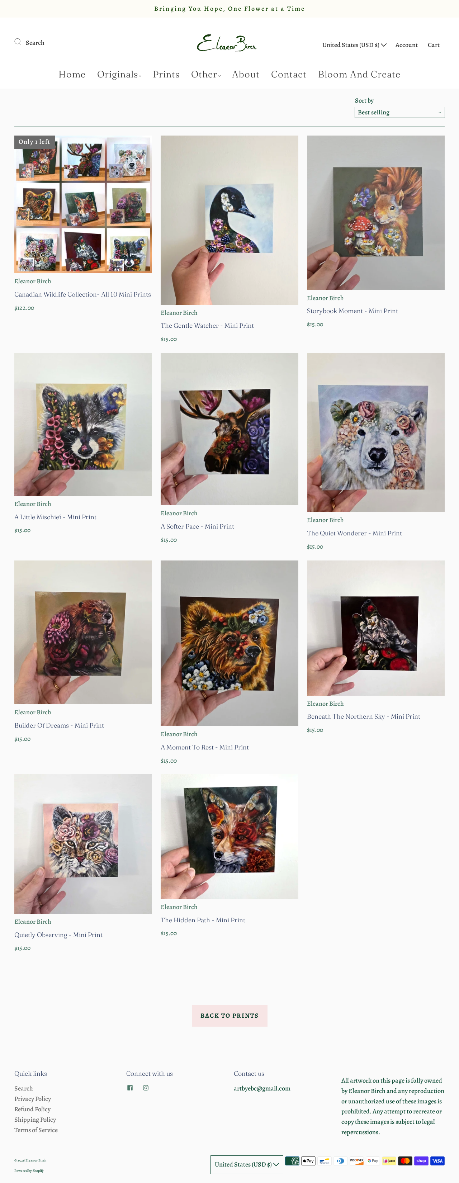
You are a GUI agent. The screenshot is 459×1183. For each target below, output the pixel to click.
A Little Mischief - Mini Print (55, 517)
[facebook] (130, 1088)
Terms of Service (36, 1130)
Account (407, 45)
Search (35, 42)
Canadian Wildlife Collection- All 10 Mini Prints (82, 294)
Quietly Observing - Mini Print (58, 935)
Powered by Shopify (29, 1170)
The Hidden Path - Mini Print (203, 920)
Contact (289, 74)
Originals (117, 74)
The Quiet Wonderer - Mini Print (354, 533)
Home (72, 74)
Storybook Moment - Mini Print (352, 311)
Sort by (364, 100)
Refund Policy (32, 1109)
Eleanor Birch (32, 281)
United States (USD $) (351, 45)
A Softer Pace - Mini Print (197, 526)
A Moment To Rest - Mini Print (205, 747)
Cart (434, 45)
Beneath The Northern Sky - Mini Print (363, 716)
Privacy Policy (32, 1098)
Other (204, 74)
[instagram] (145, 1088)
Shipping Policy (35, 1119)
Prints (166, 74)
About (246, 74)
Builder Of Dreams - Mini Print (59, 725)
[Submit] (22, 41)
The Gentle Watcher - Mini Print (207, 325)
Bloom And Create (359, 74)
